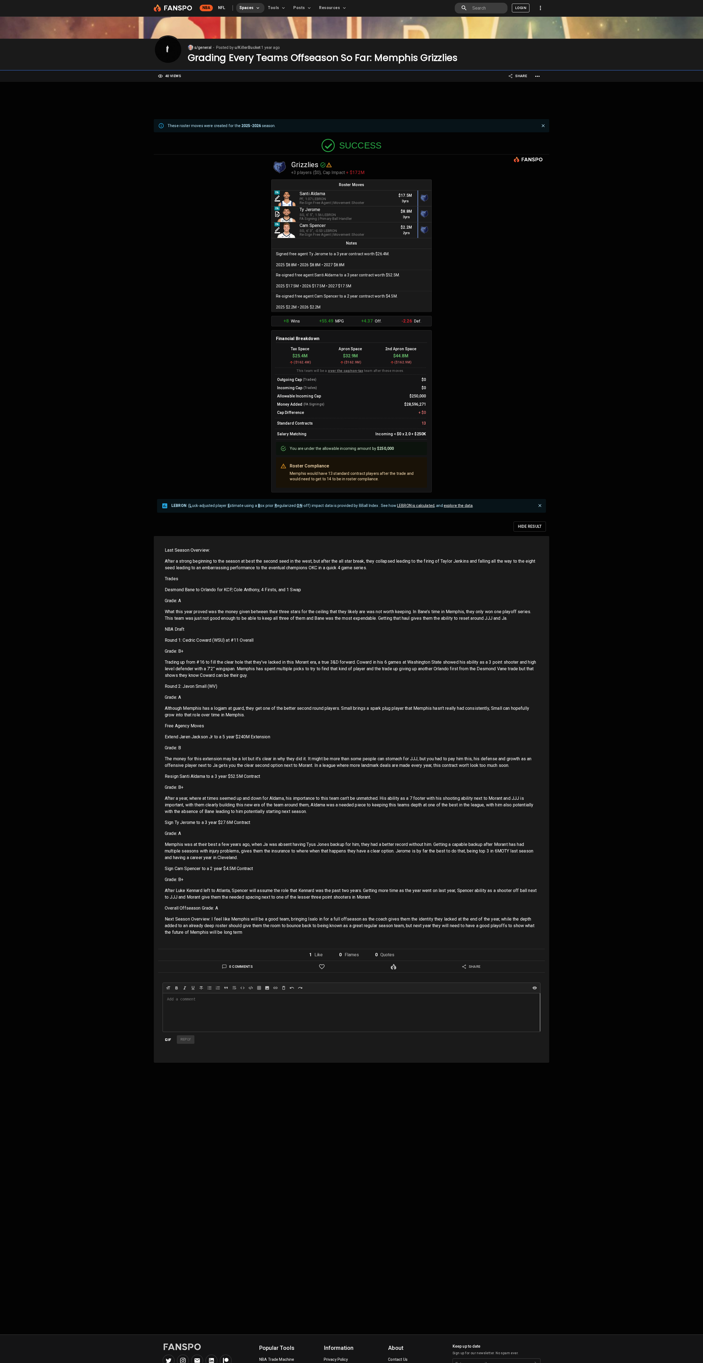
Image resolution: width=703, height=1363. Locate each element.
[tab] (250, 8)
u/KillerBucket (247, 47)
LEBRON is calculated (415, 505)
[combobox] (487, 8)
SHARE (521, 76)
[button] (316, 955)
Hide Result (530, 526)
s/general (202, 47)
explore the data (458, 505)
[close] (543, 126)
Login (520, 8)
